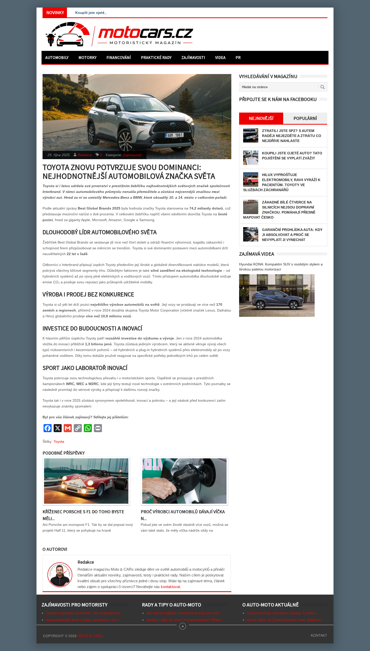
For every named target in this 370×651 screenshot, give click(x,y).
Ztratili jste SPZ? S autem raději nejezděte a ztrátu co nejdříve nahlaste (291, 136)
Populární (305, 118)
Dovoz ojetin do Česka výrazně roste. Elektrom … (286, 620)
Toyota (59, 441)
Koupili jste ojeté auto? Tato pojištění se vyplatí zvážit (122, 13)
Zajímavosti (193, 57)
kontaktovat (170, 587)
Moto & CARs (90, 636)
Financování (118, 57)
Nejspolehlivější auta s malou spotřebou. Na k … (84, 620)
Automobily (56, 57)
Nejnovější (261, 118)
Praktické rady (156, 57)
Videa (220, 57)
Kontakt (319, 635)
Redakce (85, 155)
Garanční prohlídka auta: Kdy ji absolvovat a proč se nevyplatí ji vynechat (292, 235)
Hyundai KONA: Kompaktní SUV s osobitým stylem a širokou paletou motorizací (281, 266)
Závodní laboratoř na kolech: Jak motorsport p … (85, 613)
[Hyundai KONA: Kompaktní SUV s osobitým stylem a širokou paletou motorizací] (277, 295)
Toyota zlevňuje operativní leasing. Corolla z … (284, 613)
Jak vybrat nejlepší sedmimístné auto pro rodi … (184, 613)
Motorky (87, 57)
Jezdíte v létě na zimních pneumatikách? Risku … (186, 620)
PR (238, 57)
